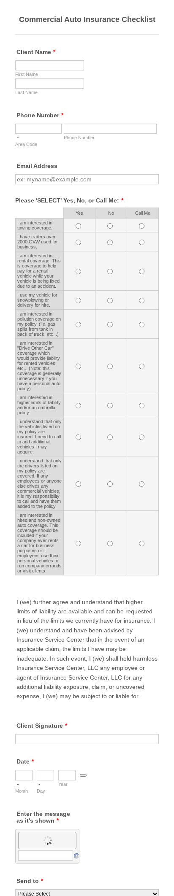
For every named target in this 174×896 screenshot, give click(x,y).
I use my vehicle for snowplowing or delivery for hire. (37, 300)
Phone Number (39, 115)
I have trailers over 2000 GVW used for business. (37, 241)
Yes (79, 213)
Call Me (142, 213)
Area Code (26, 144)
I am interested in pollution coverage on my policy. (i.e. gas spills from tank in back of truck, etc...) (39, 324)
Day (41, 790)
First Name (26, 74)
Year (63, 784)
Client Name (35, 52)
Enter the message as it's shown (43, 817)
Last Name (26, 92)
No (111, 213)
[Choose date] (83, 775)
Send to (29, 880)
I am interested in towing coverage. (34, 225)
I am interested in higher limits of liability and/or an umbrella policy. (39, 405)
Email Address (36, 165)
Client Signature (41, 725)
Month (21, 790)
